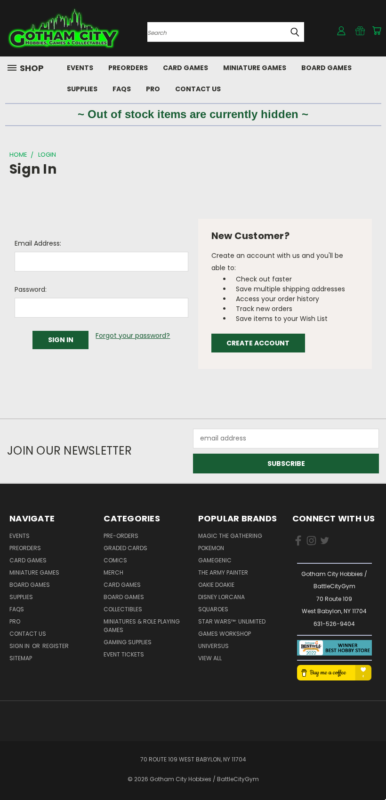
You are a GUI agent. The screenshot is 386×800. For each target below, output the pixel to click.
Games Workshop (224, 634)
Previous (371, 770)
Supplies (82, 89)
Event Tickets (124, 654)
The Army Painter (223, 572)
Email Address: (38, 243)
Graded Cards (125, 548)
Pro (153, 89)
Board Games (326, 67)
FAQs (122, 89)
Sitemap (20, 658)
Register (55, 646)
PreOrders (128, 67)
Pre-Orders (121, 536)
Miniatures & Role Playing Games (142, 625)
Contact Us (198, 89)
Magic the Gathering (230, 536)
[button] (334, 648)
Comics (115, 560)
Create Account (258, 343)
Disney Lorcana (221, 597)
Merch (113, 572)
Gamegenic (215, 560)
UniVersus (213, 646)
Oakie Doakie (216, 585)
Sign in (20, 646)
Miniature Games (254, 67)
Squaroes (213, 609)
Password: (31, 289)
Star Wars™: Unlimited (231, 621)
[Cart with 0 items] (376, 30)
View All (210, 658)
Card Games (185, 67)
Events (80, 67)
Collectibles (123, 609)
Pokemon (211, 548)
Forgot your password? (133, 335)
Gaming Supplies (128, 642)
